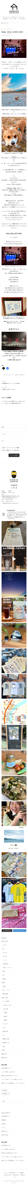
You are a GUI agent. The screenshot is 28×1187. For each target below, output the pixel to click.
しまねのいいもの (7, 1005)
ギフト (4, 1027)
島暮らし (5, 979)
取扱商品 (4, 1120)
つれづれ (9, 29)
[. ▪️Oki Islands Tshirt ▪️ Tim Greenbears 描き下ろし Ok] (14, 660)
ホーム (5, 1172)
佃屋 (4, 971)
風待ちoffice (4, 1057)
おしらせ (4, 29)
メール (3, 434)
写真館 (3, 982)
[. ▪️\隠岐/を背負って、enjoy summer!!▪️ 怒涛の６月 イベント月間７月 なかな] (14, 686)
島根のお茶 (5, 1031)
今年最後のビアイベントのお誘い (11, 383)
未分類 (3, 1050)
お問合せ (4, 1123)
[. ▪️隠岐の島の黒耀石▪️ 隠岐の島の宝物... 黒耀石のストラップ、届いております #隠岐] (14, 635)
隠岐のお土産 (6, 1039)
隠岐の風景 (5, 994)
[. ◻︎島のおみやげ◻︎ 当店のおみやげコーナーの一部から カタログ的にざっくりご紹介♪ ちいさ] (14, 559)
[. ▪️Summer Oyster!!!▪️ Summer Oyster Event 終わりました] (14, 813)
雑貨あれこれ (6, 1042)
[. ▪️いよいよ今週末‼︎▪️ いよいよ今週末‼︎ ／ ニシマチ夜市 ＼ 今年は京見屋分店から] (14, 711)
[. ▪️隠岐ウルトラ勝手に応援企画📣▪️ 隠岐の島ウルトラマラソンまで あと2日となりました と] (14, 864)
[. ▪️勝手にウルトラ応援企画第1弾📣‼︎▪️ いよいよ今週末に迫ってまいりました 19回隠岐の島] (14, 915)
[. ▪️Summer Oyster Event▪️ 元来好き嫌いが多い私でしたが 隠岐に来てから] (14, 839)
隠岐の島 (22, 374)
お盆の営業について (6, 1068)
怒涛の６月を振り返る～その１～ (10, 1075)
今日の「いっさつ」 (7, 967)
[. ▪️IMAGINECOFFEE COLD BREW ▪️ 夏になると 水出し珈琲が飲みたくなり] (14, 610)
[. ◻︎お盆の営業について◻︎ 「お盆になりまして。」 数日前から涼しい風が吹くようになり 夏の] (14, 584)
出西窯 (5, 1012)
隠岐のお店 (4, 1054)
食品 (4, 1046)
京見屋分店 (5, 963)
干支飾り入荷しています (8, 389)
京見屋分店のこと (6, 1116)
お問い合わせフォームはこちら (10, 503)
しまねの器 (5, 1009)
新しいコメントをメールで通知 (11, 447)
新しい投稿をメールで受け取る (11, 450)
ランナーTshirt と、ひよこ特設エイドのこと (12, 1079)
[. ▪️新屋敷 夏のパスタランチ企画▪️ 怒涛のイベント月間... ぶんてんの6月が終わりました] (14, 788)
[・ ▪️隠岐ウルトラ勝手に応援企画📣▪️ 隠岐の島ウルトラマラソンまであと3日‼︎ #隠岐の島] (14, 890)
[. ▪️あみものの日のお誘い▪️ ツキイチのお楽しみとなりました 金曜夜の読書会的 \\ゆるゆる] (14, 533)
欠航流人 (17, 374)
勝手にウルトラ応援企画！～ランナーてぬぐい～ (14, 1083)
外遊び (4, 986)
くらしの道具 (6, 1001)
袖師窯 (5, 1020)
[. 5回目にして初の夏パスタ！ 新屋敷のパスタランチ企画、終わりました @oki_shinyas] (14, 737)
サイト (3, 440)
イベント (5, 960)
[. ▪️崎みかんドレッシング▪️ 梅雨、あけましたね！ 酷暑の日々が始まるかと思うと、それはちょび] (14, 762)
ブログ (3, 949)
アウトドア (5, 1024)
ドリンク (5, 945)
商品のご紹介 (5, 997)
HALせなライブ (10, 374)
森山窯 (5, 1016)
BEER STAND (5, 941)
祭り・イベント (6, 990)
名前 (3, 427)
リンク (3, 1127)
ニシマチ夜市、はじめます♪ (8, 1072)
